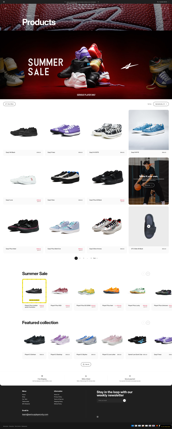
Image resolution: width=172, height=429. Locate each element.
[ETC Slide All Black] (149, 226)
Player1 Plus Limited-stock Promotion (31, 306)
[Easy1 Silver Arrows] (107, 226)
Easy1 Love (9, 200)
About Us (56, 394)
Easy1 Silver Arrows (95, 249)
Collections (29, 15)
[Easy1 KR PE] (149, 130)
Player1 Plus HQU (56, 305)
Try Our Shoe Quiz (165, 426)
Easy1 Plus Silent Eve (54, 249)
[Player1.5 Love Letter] (112, 340)
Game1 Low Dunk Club (135, 354)
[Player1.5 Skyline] (86, 340)
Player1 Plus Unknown (161, 305)
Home (24, 394)
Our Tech (24, 399)
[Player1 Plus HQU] (60, 291)
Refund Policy (58, 404)
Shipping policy (24, 426)
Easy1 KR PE (135, 152)
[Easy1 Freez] (65, 130)
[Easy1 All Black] (23, 130)
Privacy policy (11, 426)
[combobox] (163, 2)
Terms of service (18, 426)
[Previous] (65, 2)
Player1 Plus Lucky (134, 305)
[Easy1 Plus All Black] (107, 178)
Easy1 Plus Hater (11, 249)
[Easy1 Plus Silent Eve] (65, 226)
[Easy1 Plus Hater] (23, 226)
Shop (23, 397)
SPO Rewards (26, 404)
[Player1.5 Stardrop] (60, 340)
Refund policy (5, 426)
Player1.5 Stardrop (56, 354)
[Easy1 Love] (23, 178)
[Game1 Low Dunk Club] (138, 340)
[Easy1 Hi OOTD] (107, 130)
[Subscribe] (124, 400)
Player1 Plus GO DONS (84, 305)
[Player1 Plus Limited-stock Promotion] (34, 291)
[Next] (98, 2)
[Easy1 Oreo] (65, 178)
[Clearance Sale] (86, 65)
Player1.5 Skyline (82, 354)
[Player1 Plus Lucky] (138, 291)
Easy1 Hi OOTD (94, 152)
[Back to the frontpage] (23, 15)
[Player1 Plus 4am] (112, 291)
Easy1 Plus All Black (95, 200)
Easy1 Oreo (51, 200)
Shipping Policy (58, 401)
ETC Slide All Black (137, 249)
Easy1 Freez (51, 152)
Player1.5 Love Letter (108, 354)
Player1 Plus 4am (107, 305)
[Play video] (149, 226)
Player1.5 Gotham (30, 354)
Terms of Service (58, 399)
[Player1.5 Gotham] (34, 340)
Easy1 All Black (10, 152)
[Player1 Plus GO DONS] (86, 291)
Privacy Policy (58, 397)
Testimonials (25, 401)
